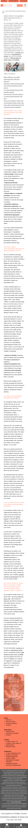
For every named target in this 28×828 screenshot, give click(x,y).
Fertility (14, 699)
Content (8, 735)
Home (3, 11)
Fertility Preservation (12, 755)
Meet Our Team (10, 721)
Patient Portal (10, 731)
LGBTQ (14, 698)
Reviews (8, 725)
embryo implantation (12, 359)
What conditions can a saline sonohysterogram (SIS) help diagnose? (12, 79)
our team (11, 383)
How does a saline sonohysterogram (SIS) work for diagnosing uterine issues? (14, 86)
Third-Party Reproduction (13, 765)
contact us (18, 52)
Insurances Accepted (12, 733)
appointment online (16, 650)
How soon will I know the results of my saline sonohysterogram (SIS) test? (13, 96)
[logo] (6, 4)
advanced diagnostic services (12, 122)
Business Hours (10, 746)
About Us (8, 720)
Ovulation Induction (11, 763)
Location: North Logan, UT (14, 743)
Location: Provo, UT (12, 741)
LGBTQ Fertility (10, 758)
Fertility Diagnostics (12, 756)
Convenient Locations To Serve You (14, 817)
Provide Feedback (11, 723)
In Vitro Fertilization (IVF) (13, 753)
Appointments (10, 745)
